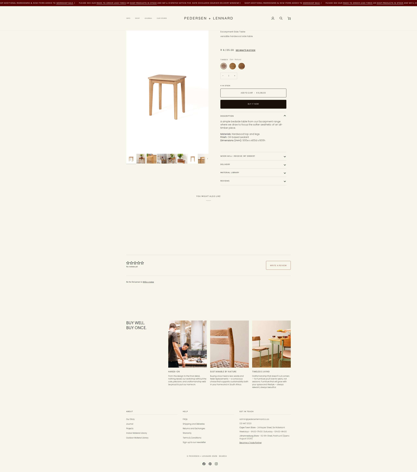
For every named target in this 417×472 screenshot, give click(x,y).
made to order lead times (111, 3)
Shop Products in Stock (143, 3)
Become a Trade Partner (250, 442)
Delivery (225, 164)
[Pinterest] (210, 463)
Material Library (229, 172)
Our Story (130, 419)
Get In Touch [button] (246, 411)
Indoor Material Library (136, 433)
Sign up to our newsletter (194, 442)
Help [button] (185, 411)
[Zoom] (167, 92)
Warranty (187, 433)
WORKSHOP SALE (64, 3)
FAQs (185, 419)
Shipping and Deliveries (194, 424)
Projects (129, 428)
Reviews (225, 181)
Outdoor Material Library (137, 437)
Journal (129, 424)
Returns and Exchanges (194, 428)
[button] (129, 18)
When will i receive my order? (237, 156)
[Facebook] (203, 463)
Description (227, 116)
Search (223, 456)
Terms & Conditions (192, 437)
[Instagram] (216, 463)
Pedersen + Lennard (200, 456)
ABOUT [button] (129, 411)
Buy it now (253, 104)
